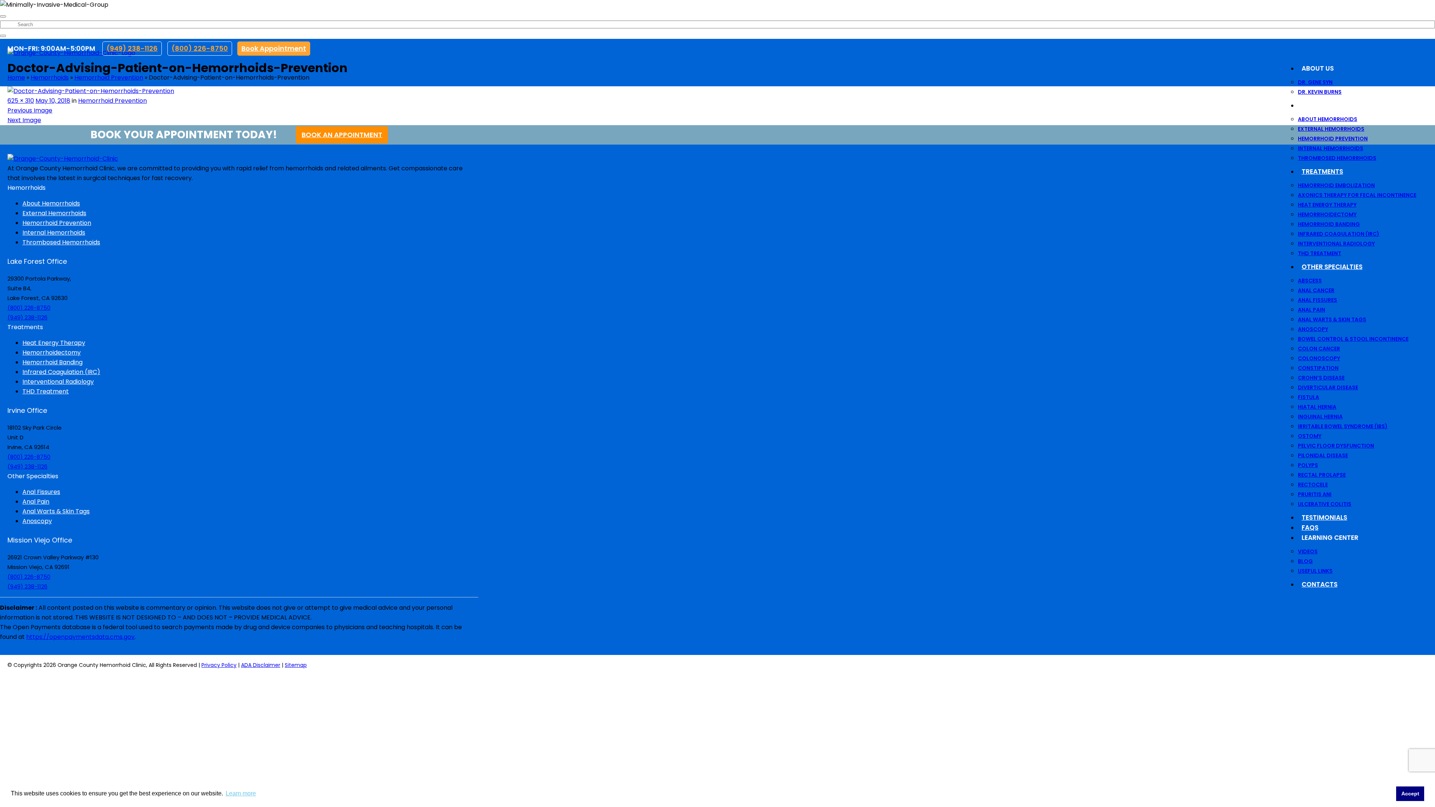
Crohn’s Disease (1321, 377)
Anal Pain (1311, 309)
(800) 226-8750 (200, 48)
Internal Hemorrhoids (1330, 148)
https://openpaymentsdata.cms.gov (80, 637)
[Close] (3, 16)
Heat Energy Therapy (1327, 204)
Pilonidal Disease (1323, 455)
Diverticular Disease (1328, 387)
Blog (1305, 561)
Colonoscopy (1319, 358)
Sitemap (296, 665)
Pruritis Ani (1314, 494)
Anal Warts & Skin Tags (1332, 319)
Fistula (1308, 397)
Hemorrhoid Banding (1329, 224)
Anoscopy (1313, 329)
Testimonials (1324, 517)
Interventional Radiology (1336, 243)
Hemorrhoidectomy (1327, 214)
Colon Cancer (1319, 348)
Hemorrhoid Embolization (1336, 185)
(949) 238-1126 (132, 48)
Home (16, 77)
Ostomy (1309, 436)
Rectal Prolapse (1322, 475)
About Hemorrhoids (1327, 119)
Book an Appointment (342, 134)
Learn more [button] (241, 793)
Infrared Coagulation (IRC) (1338, 234)
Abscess (1310, 280)
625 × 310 (20, 100)
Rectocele (1313, 484)
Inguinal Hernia (1320, 416)
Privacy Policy (219, 665)
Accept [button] (1410, 794)
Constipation (1318, 368)
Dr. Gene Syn (1315, 82)
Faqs (1310, 527)
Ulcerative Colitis (1324, 504)
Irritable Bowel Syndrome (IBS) (1343, 426)
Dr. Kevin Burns (1320, 92)
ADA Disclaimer (260, 665)
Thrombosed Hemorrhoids (1337, 158)
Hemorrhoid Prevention (1333, 138)
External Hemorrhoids (1331, 129)
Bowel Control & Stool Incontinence (1353, 339)
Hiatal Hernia (1317, 407)
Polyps (1308, 465)
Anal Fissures (1317, 300)
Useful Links (1315, 571)
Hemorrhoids (1325, 105)
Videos (1308, 551)
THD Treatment (1319, 253)
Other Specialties (1332, 266)
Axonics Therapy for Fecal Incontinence (1357, 195)
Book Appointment (273, 48)
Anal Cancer (1316, 290)
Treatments (1322, 171)
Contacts (1319, 584)
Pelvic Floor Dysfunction (1336, 445)
